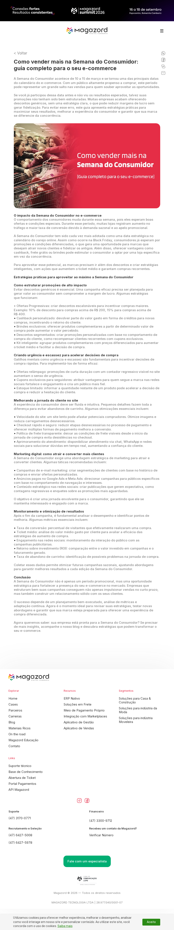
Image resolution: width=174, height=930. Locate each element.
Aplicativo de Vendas (79, 728)
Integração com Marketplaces (85, 716)
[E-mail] (163, 73)
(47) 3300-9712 (100, 821)
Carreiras (15, 716)
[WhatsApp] (163, 53)
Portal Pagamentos (22, 784)
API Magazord (18, 790)
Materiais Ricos (19, 728)
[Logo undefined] (87, 30)
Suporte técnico (19, 766)
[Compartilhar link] (163, 66)
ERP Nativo (72, 698)
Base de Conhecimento (25, 772)
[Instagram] (79, 800)
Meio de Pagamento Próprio (84, 710)
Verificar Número (101, 835)
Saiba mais (65, 926)
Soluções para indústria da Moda (138, 710)
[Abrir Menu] (162, 30)
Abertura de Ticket (22, 778)
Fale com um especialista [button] (87, 861)
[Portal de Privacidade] (87, 880)
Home (12, 698)
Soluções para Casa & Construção (135, 700)
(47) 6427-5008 (20, 835)
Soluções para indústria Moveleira (136, 720)
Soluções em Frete (77, 704)
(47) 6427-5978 (20, 843)
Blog (11, 722)
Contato (14, 746)
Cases (13, 704)
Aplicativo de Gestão (79, 722)
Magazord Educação (23, 740)
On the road (16, 734)
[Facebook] (163, 60)
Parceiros (15, 710)
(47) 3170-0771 (19, 818)
